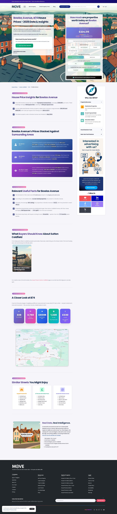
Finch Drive (61, 404)
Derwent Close (41, 403)
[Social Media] (85, 198)
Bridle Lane (22, 404)
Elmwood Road (62, 403)
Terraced (95, 47)
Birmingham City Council (50, 438)
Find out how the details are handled (51, 435)
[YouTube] (104, 510)
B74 (29, 87)
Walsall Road (22, 399)
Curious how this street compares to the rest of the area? (84, 67)
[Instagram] (94, 510)
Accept (32, 508)
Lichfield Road (23, 396)
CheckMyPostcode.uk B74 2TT (52, 447)
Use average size (75, 57)
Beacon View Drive (63, 399)
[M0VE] (16, 6)
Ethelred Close (41, 398)
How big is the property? (84, 54)
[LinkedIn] (96, 510)
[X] (101, 510)
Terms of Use (13, 509)
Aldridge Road (23, 401)
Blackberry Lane (23, 403)
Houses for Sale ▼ (64, 6)
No (92, 63)
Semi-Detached (84, 47)
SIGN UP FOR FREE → (91, 187)
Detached (73, 47)
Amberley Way (41, 396)
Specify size (92, 57)
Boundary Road (41, 399)
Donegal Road (62, 401)
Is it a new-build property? (84, 61)
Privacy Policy (6, 509)
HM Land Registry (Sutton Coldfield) (53, 441)
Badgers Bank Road (42, 401)
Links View (40, 404)
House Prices (15, 87)
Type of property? (84, 44)
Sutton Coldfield (23, 87)
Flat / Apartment (73, 50)
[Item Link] (21, 258)
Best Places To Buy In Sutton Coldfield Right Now (21, 268)
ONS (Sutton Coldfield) (50, 440)
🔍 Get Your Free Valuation (24, 45)
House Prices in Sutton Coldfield (40, 280)
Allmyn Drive (61, 398)
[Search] (98, 6)
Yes (76, 63)
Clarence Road (23, 398)
